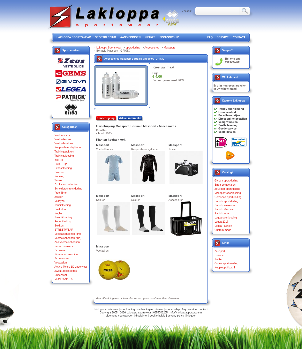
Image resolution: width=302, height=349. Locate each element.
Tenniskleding (62, 205)
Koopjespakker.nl (224, 267)
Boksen (58, 172)
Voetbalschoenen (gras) (68, 233)
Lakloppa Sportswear (108, 47)
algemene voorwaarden (119, 315)
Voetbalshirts (62, 135)
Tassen (58, 180)
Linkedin (219, 255)
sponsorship (169, 37)
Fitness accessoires (66, 254)
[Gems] (70, 74)
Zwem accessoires (65, 270)
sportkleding (105, 37)
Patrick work (221, 213)
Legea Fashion (223, 225)
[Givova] (70, 82)
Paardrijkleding (63, 217)
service (223, 37)
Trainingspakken (64, 151)
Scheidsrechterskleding (68, 188)
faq (184, 309)
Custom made (222, 229)
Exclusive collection (66, 184)
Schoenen (60, 250)
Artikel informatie (130, 118)
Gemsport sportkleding (227, 197)
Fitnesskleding (63, 168)
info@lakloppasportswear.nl (186, 312)
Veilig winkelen (228, 122)
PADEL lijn (60, 163)
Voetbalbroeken (63, 143)
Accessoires (61, 258)
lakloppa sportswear (73, 37)
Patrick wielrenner (225, 205)
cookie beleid (157, 315)
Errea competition (224, 184)
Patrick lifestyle (223, 209)
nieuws (150, 37)
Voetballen (60, 262)
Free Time (60, 192)
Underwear (60, 274)
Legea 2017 (221, 221)
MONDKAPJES (63, 279)
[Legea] (70, 90)
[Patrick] (70, 99)
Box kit (58, 159)
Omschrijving (106, 118)
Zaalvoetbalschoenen (67, 242)
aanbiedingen (130, 37)
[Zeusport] (70, 63)
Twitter (218, 259)
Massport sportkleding (227, 192)
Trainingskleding (64, 155)
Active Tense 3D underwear (70, 266)
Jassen (58, 196)
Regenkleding (62, 221)
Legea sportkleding (225, 217)
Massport (169, 47)
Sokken (58, 225)
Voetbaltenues (62, 139)
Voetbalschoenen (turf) (67, 237)
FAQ (210, 37)
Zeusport (219, 251)
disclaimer (141, 315)
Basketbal (60, 209)
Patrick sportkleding (226, 201)
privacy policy (176, 315)
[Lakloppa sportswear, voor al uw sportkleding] (104, 29)
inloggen (191, 315)
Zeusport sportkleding (227, 188)
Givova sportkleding (226, 180)
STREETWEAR (63, 229)
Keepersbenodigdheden (68, 147)
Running (59, 176)
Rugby (58, 213)
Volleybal (59, 200)
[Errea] (70, 110)
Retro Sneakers (63, 246)
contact (239, 37)
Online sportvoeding (226, 263)
